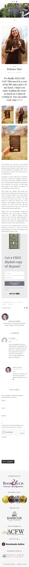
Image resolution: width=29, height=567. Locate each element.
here (19, 99)
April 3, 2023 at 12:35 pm (18, 369)
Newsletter (19, 564)
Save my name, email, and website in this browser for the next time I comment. (12, 426)
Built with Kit (14, 293)
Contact (24, 564)
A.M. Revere (12, 338)
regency (4, 304)
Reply (10, 342)
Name (4, 400)
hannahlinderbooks (7, 302)
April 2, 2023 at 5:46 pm (14, 340)
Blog (14, 66)
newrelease (20, 302)
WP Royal (13, 564)
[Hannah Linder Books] (14, 10)
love (14, 302)
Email (3, 408)
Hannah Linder (7, 308)
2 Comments (18, 72)
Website (4, 415)
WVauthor (10, 304)
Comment (4, 437)
